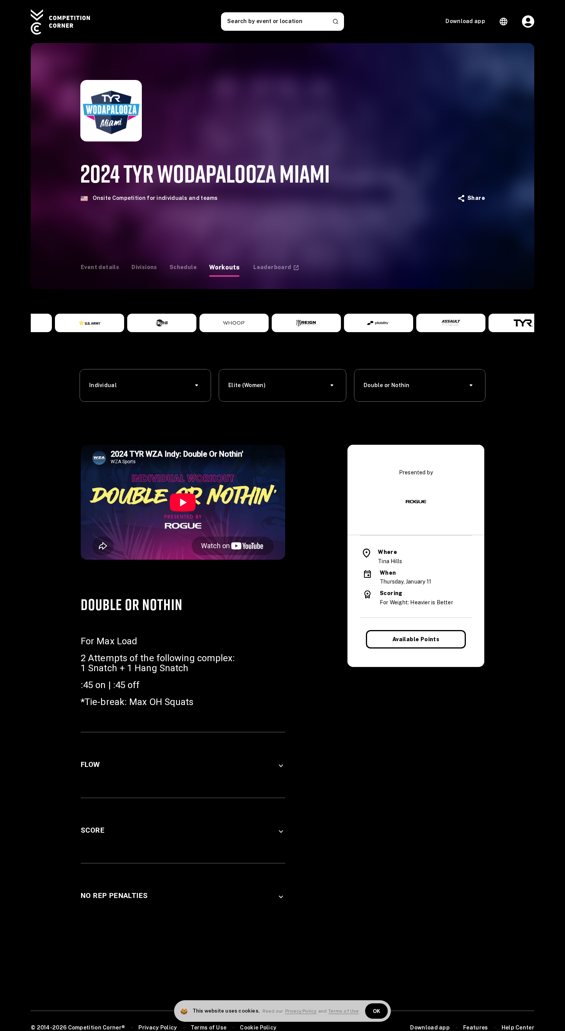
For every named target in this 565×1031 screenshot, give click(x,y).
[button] (183, 764)
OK (377, 1011)
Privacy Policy (301, 1011)
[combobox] (147, 385)
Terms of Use (343, 1011)
